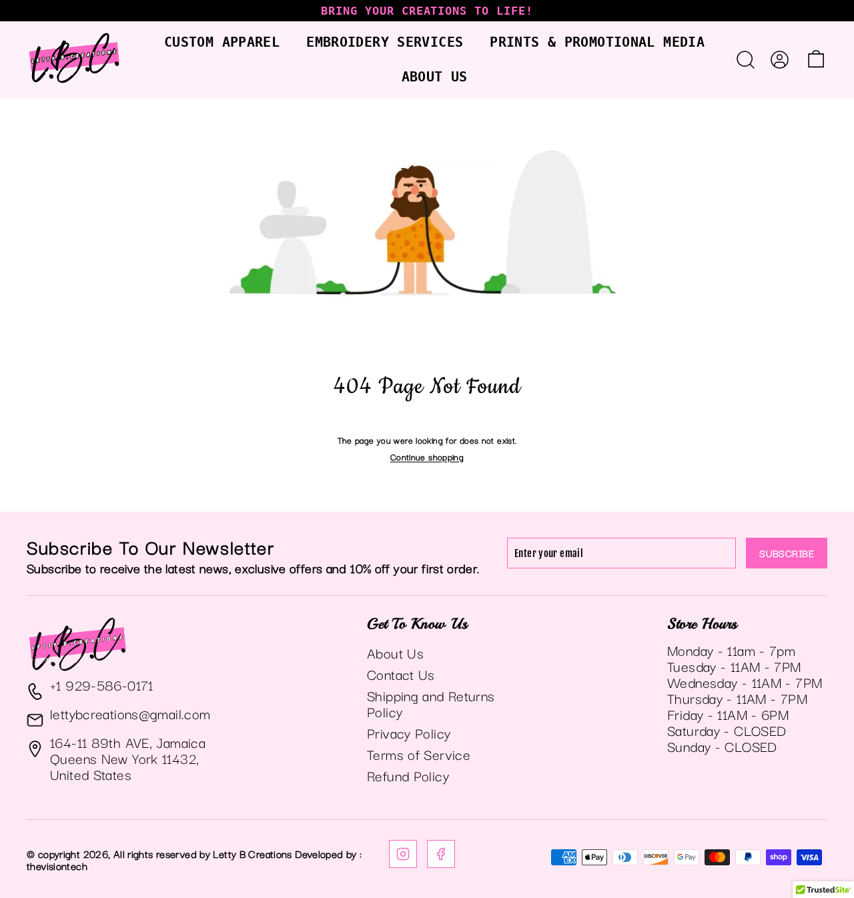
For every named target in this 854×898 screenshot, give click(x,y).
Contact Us (401, 674)
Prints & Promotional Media (597, 42)
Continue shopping (427, 456)
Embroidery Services (384, 42)
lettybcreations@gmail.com (130, 713)
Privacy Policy (408, 732)
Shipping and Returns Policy (431, 703)
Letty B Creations (252, 853)
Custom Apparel (222, 42)
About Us (435, 77)
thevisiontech (57, 865)
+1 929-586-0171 (101, 684)
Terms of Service (418, 754)
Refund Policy (408, 775)
